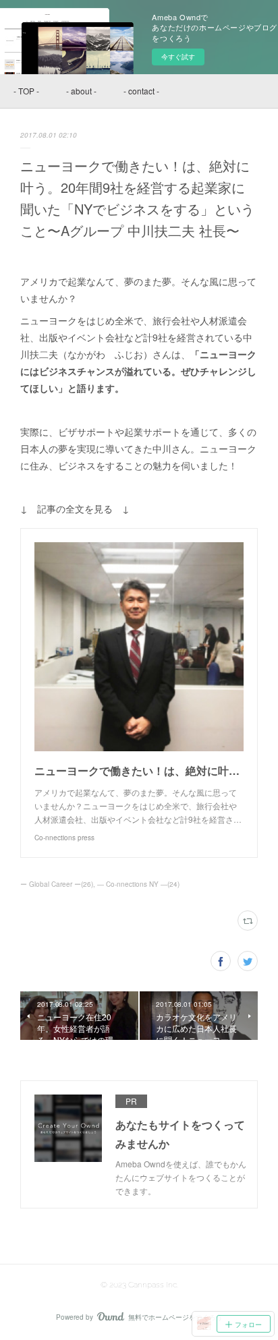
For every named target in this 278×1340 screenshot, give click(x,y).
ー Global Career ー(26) (56, 884)
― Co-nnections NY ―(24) (138, 884)
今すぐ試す (178, 56)
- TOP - (26, 90)
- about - (81, 90)
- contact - (141, 90)
